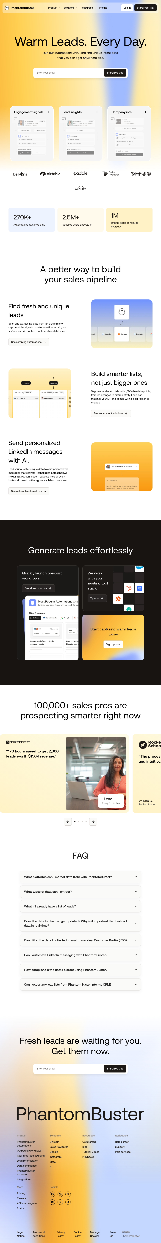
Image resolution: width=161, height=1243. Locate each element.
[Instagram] (60, 1202)
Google (54, 1151)
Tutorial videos (90, 1151)
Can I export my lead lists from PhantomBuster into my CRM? (67, 984)
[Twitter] (68, 1194)
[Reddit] (60, 1194)
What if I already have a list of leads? (50, 906)
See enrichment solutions (108, 413)
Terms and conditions (39, 1234)
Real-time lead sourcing (31, 1155)
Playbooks (88, 1156)
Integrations (24, 1179)
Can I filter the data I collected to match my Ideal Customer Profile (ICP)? (75, 940)
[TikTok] (68, 1202)
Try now (94, 598)
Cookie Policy (78, 1234)
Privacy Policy (61, 1234)
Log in (127, 7)
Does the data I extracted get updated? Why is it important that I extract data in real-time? (75, 923)
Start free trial (115, 72)
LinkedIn (54, 1141)
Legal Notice (21, 1234)
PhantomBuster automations (26, 1143)
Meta (53, 1161)
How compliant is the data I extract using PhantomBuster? (65, 970)
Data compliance (27, 1165)
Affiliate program (27, 1203)
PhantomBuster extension (26, 1172)
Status (21, 1208)
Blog (85, 1146)
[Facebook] (52, 1194)
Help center (122, 1141)
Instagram (55, 1156)
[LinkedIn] (52, 1202)
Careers (21, 1198)
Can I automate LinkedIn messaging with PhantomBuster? (65, 955)
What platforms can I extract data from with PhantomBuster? (68, 877)
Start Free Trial (145, 7)
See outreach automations (26, 491)
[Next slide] (93, 822)
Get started (89, 1141)
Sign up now (113, 644)
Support (120, 1146)
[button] (80, 877)
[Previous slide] (68, 822)
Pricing (21, 1193)
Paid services (122, 1151)
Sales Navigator (59, 1146)
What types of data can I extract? (48, 892)
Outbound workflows (29, 1150)
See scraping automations (26, 342)
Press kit (113, 1234)
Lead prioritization (27, 1160)
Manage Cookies (95, 1234)
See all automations (36, 588)
